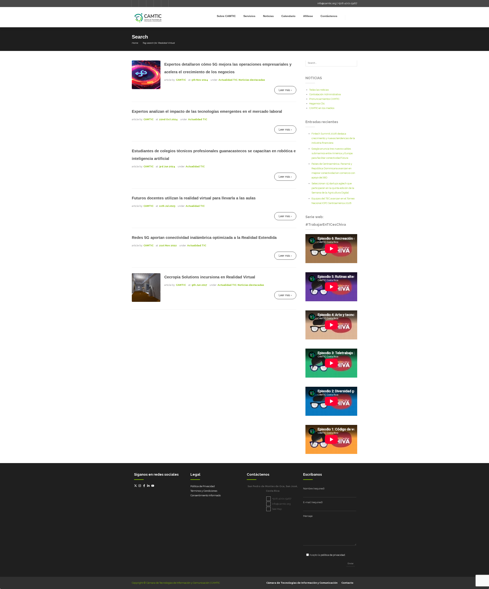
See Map (277, 509)
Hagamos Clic (317, 103)
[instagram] (140, 485)
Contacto (347, 582)
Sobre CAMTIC (226, 16)
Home (135, 43)
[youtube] (153, 485)
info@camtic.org (326, 3)
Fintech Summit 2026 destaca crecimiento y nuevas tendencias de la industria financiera (333, 138)
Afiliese (308, 16)
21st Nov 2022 (168, 245)
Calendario (288, 16)
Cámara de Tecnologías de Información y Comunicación (302, 582)
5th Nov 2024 (200, 79)
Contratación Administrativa (325, 94)
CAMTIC (181, 79)
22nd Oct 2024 (168, 119)
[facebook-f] (145, 485)
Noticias (268, 16)
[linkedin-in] (149, 485)
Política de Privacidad (202, 486)
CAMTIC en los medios (321, 108)
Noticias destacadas (252, 79)
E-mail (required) (313, 502)
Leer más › (285, 90)
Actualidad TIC (228, 79)
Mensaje (308, 516)
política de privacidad (333, 555)
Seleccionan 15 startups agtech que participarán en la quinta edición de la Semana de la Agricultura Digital (333, 188)
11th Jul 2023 (167, 206)
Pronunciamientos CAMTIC (324, 98)
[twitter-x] (136, 485)
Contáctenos (329, 16)
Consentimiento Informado (205, 495)
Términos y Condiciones (203, 490)
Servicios (249, 16)
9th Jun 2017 (199, 285)
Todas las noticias (319, 89)
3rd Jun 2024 (167, 166)
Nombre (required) (314, 488)
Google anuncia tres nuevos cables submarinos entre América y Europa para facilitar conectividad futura (332, 153)
